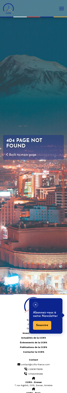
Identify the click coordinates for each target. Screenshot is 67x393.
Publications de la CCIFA (33, 347)
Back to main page (22, 154)
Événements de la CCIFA (33, 342)
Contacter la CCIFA (33, 352)
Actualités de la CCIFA (33, 337)
